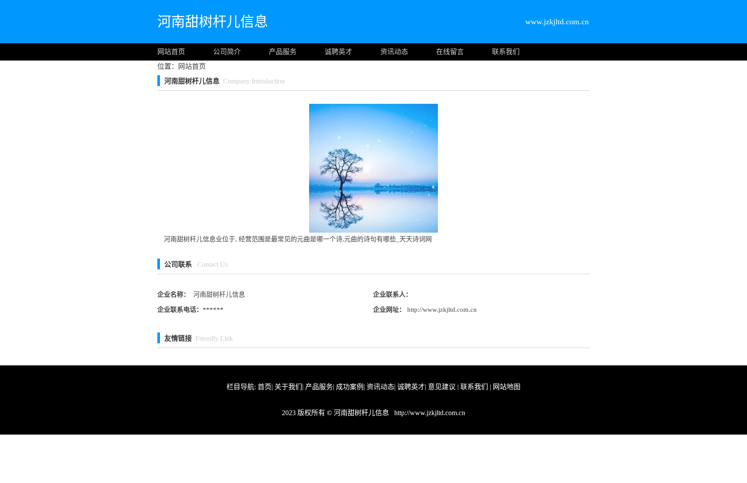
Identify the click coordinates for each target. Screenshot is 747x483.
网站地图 (506, 386)
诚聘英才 (338, 51)
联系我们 (506, 51)
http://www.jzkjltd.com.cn (441, 309)
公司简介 (227, 51)
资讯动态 (394, 51)
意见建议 (442, 386)
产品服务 (283, 51)
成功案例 (350, 386)
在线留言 (450, 51)
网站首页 (171, 51)
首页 (264, 386)
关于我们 (288, 386)
